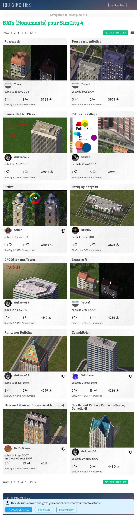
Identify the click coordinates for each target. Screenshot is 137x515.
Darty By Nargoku (85, 187)
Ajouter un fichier (115, 32)
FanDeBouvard (23, 448)
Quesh (18, 229)
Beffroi (9, 187)
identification (117, 5)
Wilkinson (87, 375)
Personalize (44, 509)
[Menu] (132, 5)
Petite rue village (84, 114)
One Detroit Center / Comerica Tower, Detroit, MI (98, 407)
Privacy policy (66, 509)
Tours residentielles (86, 41)
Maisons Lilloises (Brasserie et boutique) (34, 405)
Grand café (79, 260)
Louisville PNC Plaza (19, 114)
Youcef (18, 84)
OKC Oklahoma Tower (19, 260)
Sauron (85, 157)
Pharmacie (12, 41)
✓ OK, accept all (18, 509)
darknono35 (21, 157)
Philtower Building (18, 332)
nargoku (86, 229)
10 (31, 32)
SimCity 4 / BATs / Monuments (19, 104)
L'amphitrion (81, 332)
